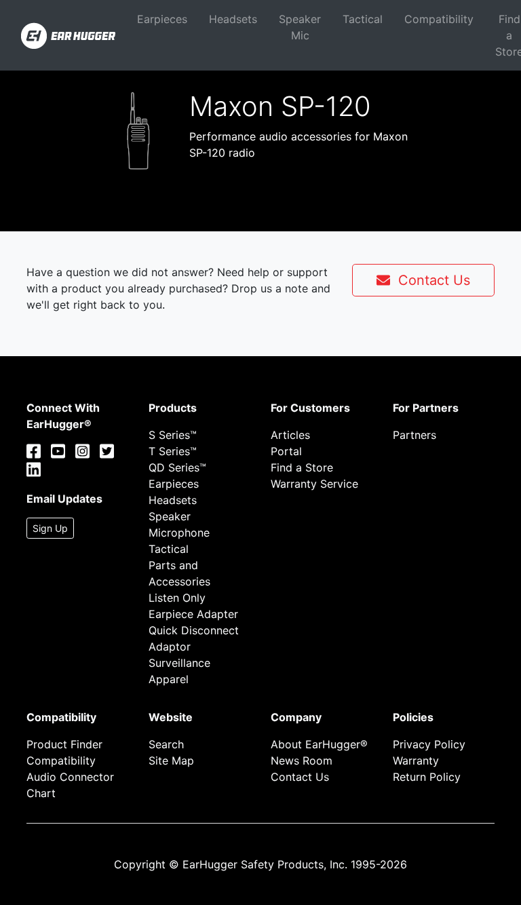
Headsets (233, 19)
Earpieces (162, 19)
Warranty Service (314, 483)
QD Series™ (177, 467)
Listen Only (177, 597)
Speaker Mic (300, 27)
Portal (286, 451)
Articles (290, 435)
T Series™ (173, 451)
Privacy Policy (429, 744)
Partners (414, 435)
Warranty (416, 760)
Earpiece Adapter (193, 614)
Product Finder (64, 744)
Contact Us (430, 280)
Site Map (171, 760)
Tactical (363, 19)
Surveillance (179, 663)
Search (166, 744)
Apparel (169, 679)
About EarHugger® (319, 744)
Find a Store (302, 467)
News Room (301, 760)
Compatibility (439, 19)
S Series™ (173, 435)
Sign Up (50, 528)
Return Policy (427, 777)
